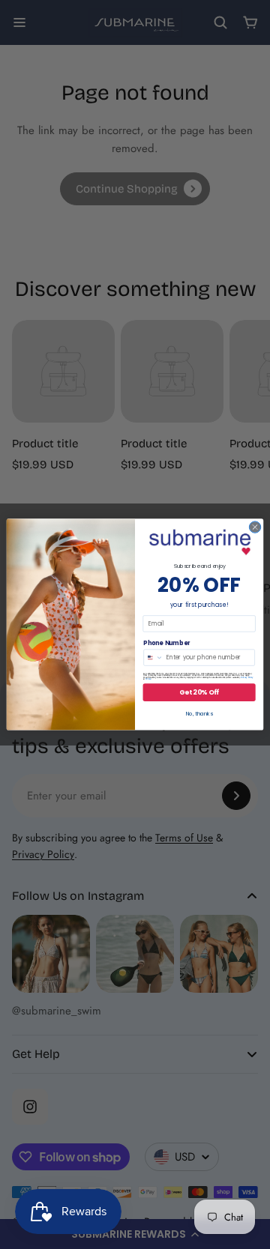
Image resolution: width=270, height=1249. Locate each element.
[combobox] (154, 657)
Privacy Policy (247, 678)
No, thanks (199, 714)
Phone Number (166, 643)
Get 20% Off (199, 692)
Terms (148, 679)
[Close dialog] (254, 527)
